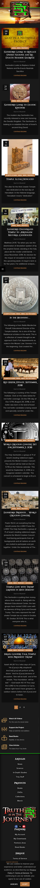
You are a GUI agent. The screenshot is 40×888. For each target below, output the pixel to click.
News (18, 48)
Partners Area (20, 843)
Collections (20, 796)
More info (14, 884)
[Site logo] (20, 9)
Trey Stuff (20, 777)
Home (8, 20)
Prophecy (24, 48)
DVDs (19, 792)
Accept (25, 884)
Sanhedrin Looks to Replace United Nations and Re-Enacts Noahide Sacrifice (20, 55)
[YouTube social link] (23, 826)
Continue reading (20, 75)
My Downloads (20, 839)
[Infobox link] (20, 720)
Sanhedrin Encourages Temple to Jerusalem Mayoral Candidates (20, 232)
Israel (14, 48)
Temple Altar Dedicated (20, 179)
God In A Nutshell (19, 61)
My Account (20, 834)
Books (20, 788)
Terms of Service (20, 858)
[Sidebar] (2, 269)
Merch (20, 801)
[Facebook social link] (16, 826)
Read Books (20, 847)
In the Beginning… (20, 318)
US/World (28, 583)
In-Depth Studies (11, 175)
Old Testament (31, 314)
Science (20, 768)
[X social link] (20, 826)
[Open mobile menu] (3, 4)
